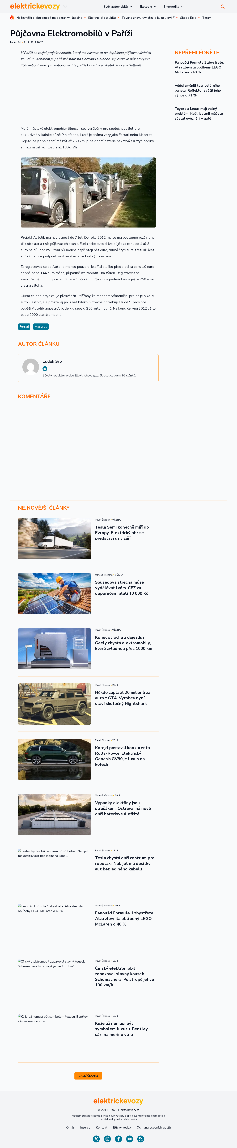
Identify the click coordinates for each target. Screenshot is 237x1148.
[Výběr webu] (65, 6)
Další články (88, 1076)
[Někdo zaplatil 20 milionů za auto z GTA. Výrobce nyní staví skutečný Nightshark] (54, 703)
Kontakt (101, 1127)
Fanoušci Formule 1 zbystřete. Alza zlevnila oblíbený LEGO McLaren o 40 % (199, 67)
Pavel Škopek (102, 519)
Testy (206, 18)
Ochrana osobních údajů (154, 1127)
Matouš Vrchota (104, 575)
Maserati (41, 326)
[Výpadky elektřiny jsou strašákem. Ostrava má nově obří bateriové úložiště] (54, 814)
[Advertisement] (88, 97)
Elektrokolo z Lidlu (102, 18)
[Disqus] (118, 450)
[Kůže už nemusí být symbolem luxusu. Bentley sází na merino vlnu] (54, 1034)
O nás (70, 1127)
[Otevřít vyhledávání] (223, 6)
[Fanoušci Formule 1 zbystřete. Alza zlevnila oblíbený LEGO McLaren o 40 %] (54, 924)
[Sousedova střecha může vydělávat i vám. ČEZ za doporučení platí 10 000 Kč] (54, 593)
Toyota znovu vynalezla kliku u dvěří (148, 18)
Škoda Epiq (188, 18)
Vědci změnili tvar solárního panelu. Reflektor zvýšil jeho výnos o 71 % (198, 90)
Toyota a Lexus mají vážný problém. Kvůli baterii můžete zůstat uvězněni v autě (199, 113)
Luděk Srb (15, 42)
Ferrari (24, 326)
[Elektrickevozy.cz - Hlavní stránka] (35, 6)
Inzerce (85, 1127)
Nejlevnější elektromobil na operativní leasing (49, 18)
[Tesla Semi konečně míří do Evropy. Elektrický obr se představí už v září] (54, 538)
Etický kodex (122, 1127)
